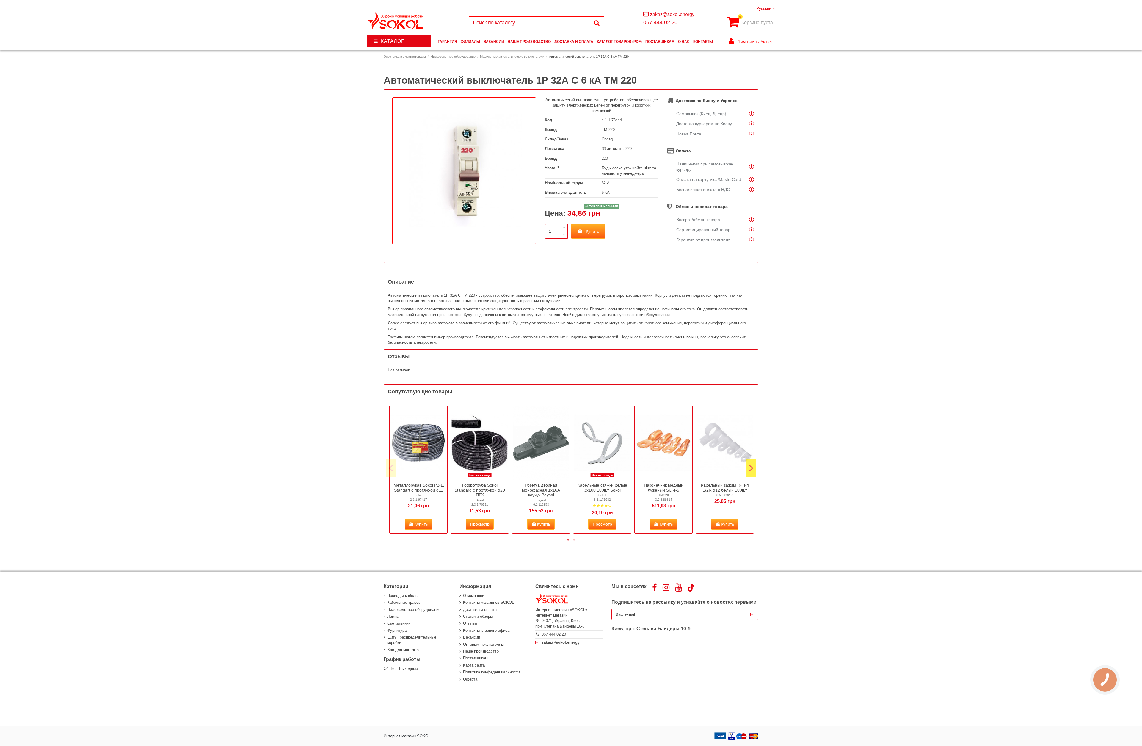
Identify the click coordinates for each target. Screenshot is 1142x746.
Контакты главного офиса (486, 630)
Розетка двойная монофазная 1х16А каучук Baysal (541, 490)
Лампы (393, 616)
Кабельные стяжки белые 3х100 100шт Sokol (602, 487)
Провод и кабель (402, 595)
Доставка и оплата (480, 609)
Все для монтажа (403, 650)
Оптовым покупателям (483, 644)
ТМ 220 (608, 129)
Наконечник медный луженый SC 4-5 (663, 487)
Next (751, 468)
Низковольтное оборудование (413, 609)
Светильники (398, 623)
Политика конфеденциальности (491, 672)
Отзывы (470, 623)
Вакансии (471, 637)
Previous (391, 468)
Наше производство (481, 651)
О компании (473, 595)
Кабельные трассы (404, 602)
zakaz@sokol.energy (672, 14)
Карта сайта (474, 665)
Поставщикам (475, 658)
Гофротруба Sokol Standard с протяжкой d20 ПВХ (479, 490)
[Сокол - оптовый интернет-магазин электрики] (396, 21)
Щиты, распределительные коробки (411, 640)
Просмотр (480, 524)
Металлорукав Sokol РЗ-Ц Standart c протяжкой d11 (418, 487)
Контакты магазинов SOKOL (488, 602)
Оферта (470, 679)
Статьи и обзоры (478, 616)
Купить (592, 231)
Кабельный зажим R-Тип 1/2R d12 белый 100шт (725, 487)
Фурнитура (397, 630)
